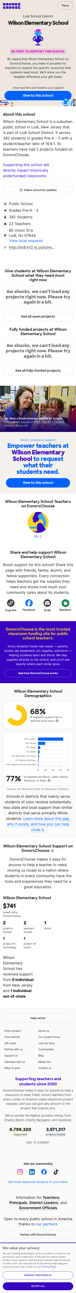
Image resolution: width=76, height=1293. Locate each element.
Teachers (51, 1197)
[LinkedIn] (32, 1172)
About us (43, 1030)
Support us (11, 1055)
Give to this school (38, 95)
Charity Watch (14, 1120)
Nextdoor (65, 609)
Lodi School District (38, 16)
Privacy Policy (49, 1266)
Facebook (29, 609)
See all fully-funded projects (38, 370)
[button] (10, 605)
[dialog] (38, 1268)
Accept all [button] (38, 1286)
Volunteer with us (14, 1061)
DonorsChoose (11, 6)
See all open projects (38, 316)
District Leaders (43, 1202)
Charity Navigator (37, 1120)
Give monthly (12, 1036)
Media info (44, 1061)
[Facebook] (44, 1172)
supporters (20, 1131)
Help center (38, 1018)
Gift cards (10, 1043)
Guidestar (64, 1120)
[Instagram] (20, 1172)
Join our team (46, 1043)
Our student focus (49, 1036)
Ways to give (12, 1067)
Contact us (44, 1067)
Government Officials (38, 1208)
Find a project (12, 1030)
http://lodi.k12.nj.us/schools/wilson (32, 247)
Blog (41, 1055)
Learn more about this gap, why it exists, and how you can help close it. (38, 824)
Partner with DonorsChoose (38, 1234)
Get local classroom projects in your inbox (38, 1182)
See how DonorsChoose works (38, 673)
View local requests (26, 241)
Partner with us (13, 1049)
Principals (18, 1202)
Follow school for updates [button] (40, 190)
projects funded (55, 1131)
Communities (46, 1049)
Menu (65, 5)
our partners (46, 1224)
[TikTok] (56, 1172)
